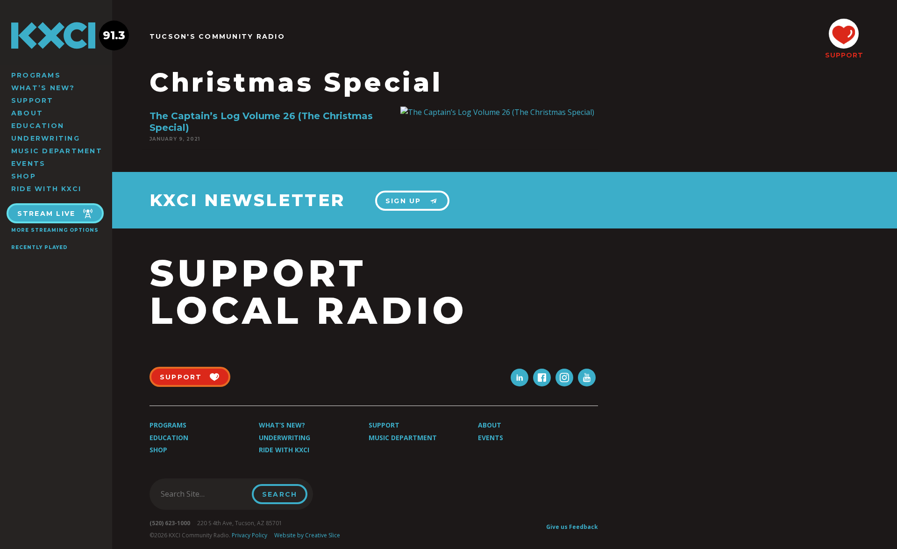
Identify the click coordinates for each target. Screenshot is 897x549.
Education (37, 125)
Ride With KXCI (46, 189)
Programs (36, 75)
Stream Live (46, 213)
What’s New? (43, 88)
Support (32, 100)
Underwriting (45, 138)
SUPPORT (843, 55)
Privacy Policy (249, 535)
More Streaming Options (55, 230)
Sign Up (403, 201)
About (27, 113)
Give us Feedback (572, 527)
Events (28, 163)
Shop (23, 176)
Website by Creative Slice (307, 535)
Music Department (56, 151)
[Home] (56, 35)
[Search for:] (203, 494)
